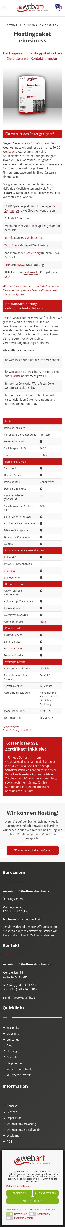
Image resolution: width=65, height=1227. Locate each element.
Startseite (13, 1028)
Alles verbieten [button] (33, 1200)
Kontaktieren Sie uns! (19, 791)
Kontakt (12, 1106)
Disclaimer (14, 1136)
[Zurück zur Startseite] (32, 8)
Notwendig (20, 1214)
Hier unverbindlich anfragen (34, 850)
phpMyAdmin (12, 577)
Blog (9, 1045)
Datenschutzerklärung (21, 1124)
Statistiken (43, 1214)
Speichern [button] (19, 1193)
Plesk (43, 621)
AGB (9, 1141)
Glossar (12, 1112)
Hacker (15, 376)
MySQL (20, 265)
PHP (7, 265)
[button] (4, 8)
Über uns (13, 1033)
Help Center (14, 1063)
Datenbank (16, 648)
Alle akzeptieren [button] (46, 1193)
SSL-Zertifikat (18, 766)
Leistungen (14, 1039)
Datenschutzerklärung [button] (18, 1186)
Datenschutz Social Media (23, 1130)
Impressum (14, 1118)
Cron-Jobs (9, 570)
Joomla (8, 238)
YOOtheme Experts (19, 1075)
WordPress (11, 245)
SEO (7, 277)
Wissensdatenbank (19, 1069)
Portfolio (12, 1057)
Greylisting (33, 253)
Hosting (12, 1051)
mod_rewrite (31, 272)
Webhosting (35, 238)
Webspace (9, 152)
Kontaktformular (44, 58)
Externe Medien (23, 1218)
